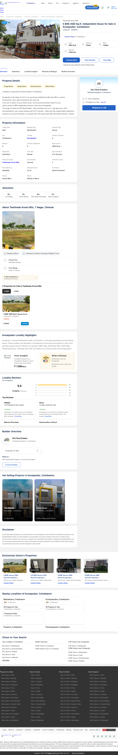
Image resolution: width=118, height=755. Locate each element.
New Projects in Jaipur (97, 717)
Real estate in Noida (8, 691)
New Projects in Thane (97, 710)
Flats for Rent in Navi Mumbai (70, 701)
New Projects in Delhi (97, 675)
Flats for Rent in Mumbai (68, 678)
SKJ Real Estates (19, 438)
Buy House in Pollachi (9, 651)
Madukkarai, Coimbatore (14, 599)
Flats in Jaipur (35, 717)
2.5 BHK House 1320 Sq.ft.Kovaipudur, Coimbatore (39, 577)
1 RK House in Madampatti (77, 646)
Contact (25, 323)
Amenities (16, 71)
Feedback (28, 730)
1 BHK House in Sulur (75, 655)
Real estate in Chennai (8, 707)
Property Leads (78, 730)
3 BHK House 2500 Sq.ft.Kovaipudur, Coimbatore (11, 577)
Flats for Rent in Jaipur (68, 717)
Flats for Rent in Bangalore (69, 685)
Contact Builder (11, 465)
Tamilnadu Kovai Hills (10, 162)
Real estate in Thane (8, 710)
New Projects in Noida (97, 691)
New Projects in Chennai (98, 707)
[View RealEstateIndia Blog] (98, 738)
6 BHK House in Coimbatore (44, 646)
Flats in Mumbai (36, 678)
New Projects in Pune (97, 688)
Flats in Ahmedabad (37, 714)
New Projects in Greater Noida (100, 704)
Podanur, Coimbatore (13, 627)
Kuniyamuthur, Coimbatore (57, 599)
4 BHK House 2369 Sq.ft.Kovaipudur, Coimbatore (65, 577)
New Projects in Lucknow (98, 694)
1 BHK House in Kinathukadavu (78, 658)
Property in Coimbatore (14, 17)
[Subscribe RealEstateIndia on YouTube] (111, 738)
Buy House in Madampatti (11, 646)
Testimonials (60, 730)
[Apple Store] (16, 736)
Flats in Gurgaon (36, 681)
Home (2, 17)
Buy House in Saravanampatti (12, 649)
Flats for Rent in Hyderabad (69, 720)
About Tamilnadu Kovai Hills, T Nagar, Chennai (28, 207)
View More (5, 660)
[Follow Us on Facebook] (94, 738)
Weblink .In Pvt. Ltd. (52, 753)
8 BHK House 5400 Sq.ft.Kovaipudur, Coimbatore (92, 577)
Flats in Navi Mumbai (38, 701)
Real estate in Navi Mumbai (10, 701)
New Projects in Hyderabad (99, 720)
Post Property (92, 7)
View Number (90, 60)
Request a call (99, 108)
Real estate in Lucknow (9, 694)
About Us (11, 730)
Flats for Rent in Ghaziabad (69, 698)
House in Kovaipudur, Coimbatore (52, 17)
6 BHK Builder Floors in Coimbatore (47, 649)
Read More (18, 416)
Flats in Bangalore (37, 685)
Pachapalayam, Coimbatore (58, 627)
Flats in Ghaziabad (37, 698)
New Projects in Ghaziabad (99, 698)
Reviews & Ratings (49, 71)
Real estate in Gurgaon (9, 681)
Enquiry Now (71, 60)
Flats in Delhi (35, 675)
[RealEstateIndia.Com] (13, 7)
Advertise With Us (94, 730)
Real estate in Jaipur (8, 717)
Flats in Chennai (36, 707)
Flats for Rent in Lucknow (68, 694)
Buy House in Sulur (8, 654)
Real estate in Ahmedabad (10, 714)
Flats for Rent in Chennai (68, 707)
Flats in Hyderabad (37, 720)
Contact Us (19, 730)
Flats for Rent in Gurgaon (68, 681)
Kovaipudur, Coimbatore (76, 27)
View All (103, 102)
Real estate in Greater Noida (10, 704)
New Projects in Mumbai (98, 678)
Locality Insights (31, 71)
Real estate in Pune (8, 688)
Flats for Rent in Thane (68, 710)
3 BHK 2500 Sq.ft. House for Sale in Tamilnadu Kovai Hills (26, 314)
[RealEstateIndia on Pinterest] (103, 738)
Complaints (36, 730)
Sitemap (68, 730)
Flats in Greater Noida (38, 704)
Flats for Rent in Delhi (67, 675)
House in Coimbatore (31, 17)
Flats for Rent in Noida (67, 691)
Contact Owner (8, 583)
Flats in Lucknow (36, 694)
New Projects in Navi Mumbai (100, 701)
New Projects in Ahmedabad (99, 714)
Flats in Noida (35, 691)
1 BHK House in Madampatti (77, 652)
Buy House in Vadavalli (10, 657)
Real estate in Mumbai (8, 678)
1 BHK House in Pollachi (76, 661)
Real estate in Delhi (7, 675)
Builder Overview (68, 71)
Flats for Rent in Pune (67, 688)
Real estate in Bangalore (9, 685)
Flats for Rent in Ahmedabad (69, 714)
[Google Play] (6, 736)
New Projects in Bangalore (99, 685)
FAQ (86, 730)
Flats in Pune (35, 688)
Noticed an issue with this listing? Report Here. (79, 65)
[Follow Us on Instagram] (115, 738)
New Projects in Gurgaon (98, 681)
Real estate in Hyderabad (9, 720)
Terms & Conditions (48, 730)
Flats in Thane (35, 710)
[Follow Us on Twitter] (107, 738)
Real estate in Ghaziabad (9, 698)
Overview (3, 71)
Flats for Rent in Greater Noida (70, 704)
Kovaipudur (31, 138)
